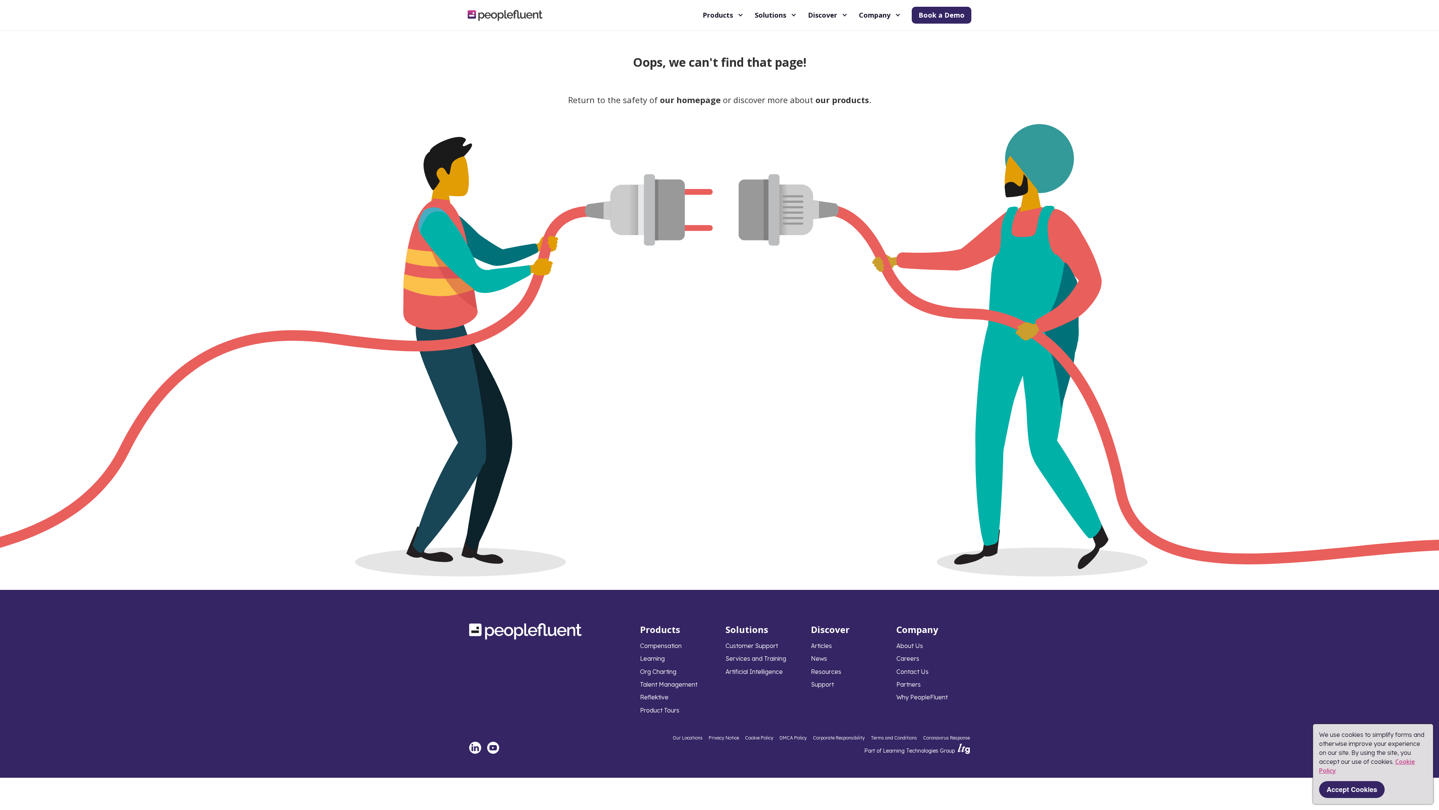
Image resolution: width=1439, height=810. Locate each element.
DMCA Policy (793, 738)
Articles (821, 646)
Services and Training (755, 658)
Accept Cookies (1352, 789)
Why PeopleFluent (922, 697)
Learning (652, 658)
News (819, 658)
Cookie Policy (759, 738)
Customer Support (751, 646)
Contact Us (912, 671)
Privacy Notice (724, 738)
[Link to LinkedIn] (475, 748)
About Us (909, 646)
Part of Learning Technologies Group (909, 750)
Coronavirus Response (946, 738)
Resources (826, 671)
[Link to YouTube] (493, 748)
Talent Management (668, 684)
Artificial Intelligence (754, 671)
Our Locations (688, 738)
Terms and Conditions (894, 738)
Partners (908, 684)
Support (822, 684)
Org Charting (658, 671)
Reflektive (654, 697)
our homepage (690, 99)
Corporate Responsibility (839, 738)
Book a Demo (941, 15)
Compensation (661, 646)
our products (842, 99)
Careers (907, 658)
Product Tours (659, 710)
